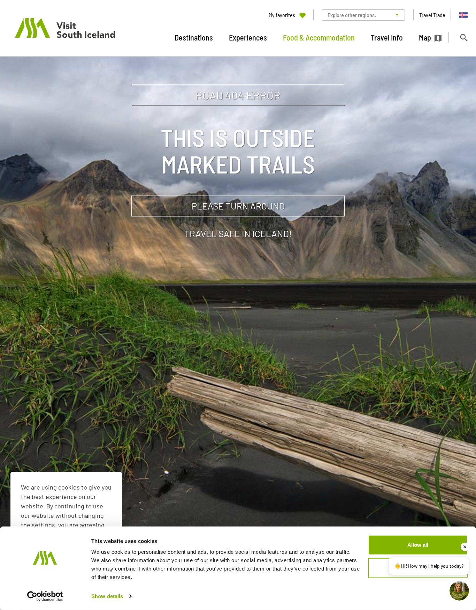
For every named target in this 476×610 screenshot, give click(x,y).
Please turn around (238, 205)
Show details (107, 596)
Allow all (417, 545)
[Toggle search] (464, 37)
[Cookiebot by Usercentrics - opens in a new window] (45, 596)
